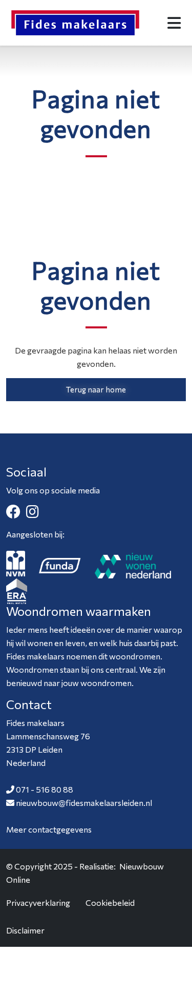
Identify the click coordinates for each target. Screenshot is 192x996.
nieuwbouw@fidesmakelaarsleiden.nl (84, 802)
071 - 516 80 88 (44, 789)
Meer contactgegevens (49, 829)
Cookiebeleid (110, 902)
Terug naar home (96, 389)
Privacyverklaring (38, 902)
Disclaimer (25, 930)
